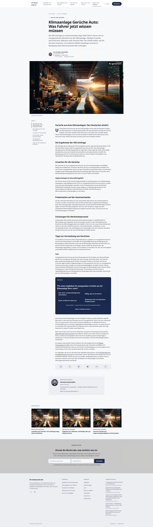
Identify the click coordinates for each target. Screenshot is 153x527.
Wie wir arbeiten (88, 490)
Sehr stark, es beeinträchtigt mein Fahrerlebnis (69, 294)
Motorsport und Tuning (85, 3)
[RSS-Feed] (30, 492)
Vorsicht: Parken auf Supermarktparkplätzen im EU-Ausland (106, 432)
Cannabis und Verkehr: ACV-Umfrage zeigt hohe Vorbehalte (45, 432)
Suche (107, 4)
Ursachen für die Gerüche (39, 133)
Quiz (85, 488)
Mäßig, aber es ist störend (93, 294)
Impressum (87, 496)
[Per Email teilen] (96, 366)
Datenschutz (87, 498)
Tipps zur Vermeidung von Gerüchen (39, 143)
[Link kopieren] (105, 366)
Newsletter (117, 4)
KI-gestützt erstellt (69, 56)
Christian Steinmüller (62, 52)
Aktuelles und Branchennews (47, 3)
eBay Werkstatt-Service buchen (64, 334)
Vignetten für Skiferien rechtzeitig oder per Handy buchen (76, 432)
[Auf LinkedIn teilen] (87, 366)
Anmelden (99, 461)
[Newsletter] (34, 492)
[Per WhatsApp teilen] (60, 366)
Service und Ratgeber (96, 3)
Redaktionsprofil (64, 384)
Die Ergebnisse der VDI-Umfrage (39, 129)
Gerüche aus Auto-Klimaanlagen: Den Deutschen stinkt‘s (37, 125)
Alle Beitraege (87, 485)
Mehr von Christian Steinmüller (68, 391)
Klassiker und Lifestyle (73, 3)
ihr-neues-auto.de (34, 4)
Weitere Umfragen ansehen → (83, 309)
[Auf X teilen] (69, 366)
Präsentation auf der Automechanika (38, 135)
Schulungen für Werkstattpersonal (37, 139)
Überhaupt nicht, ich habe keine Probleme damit (95, 300)
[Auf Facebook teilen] (78, 366)
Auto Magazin (52, 13)
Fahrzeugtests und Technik (62, 3)
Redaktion (86, 482)
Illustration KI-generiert (36, 115)
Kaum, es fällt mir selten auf (67, 300)
